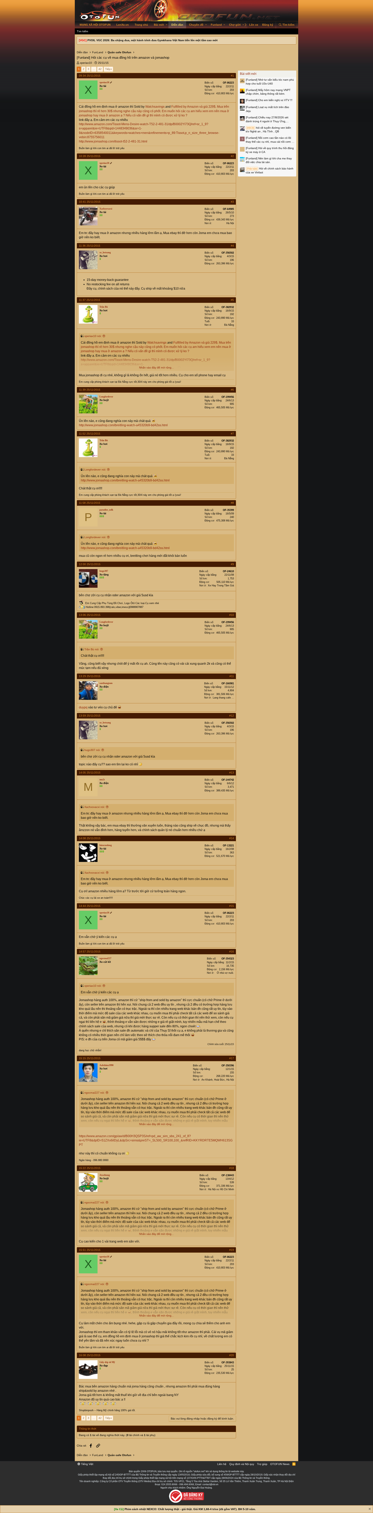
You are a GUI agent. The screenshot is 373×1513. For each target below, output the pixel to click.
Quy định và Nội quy (241, 1464)
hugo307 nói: (92, 750)
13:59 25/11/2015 (89, 715)
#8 (232, 502)
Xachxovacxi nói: (94, 806)
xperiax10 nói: (93, 336)
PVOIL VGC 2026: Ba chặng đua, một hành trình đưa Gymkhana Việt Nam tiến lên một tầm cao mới (152, 40)
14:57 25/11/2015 (89, 951)
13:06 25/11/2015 (89, 614)
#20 (231, 1355)
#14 (231, 838)
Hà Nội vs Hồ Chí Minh (221, 1189)
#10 (231, 614)
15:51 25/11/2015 (89, 1249)
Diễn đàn (177, 24)
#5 (232, 299)
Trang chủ (141, 24)
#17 (231, 1058)
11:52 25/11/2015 (89, 433)
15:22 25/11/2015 (89, 1168)
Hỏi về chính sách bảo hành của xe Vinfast (269, 170)
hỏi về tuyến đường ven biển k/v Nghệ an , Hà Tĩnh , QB (268, 129)
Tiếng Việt (86, 1464)
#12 (231, 715)
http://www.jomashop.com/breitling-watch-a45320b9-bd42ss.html (123, 425)
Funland (216, 24)
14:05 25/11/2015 (89, 772)
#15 (231, 905)
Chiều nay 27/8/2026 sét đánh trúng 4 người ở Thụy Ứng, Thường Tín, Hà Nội (267, 119)
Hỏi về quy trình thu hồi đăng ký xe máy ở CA (270, 150)
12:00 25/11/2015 (89, 564)
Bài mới (159, 24)
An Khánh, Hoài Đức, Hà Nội (217, 1079)
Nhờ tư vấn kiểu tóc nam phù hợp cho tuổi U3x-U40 (270, 81)
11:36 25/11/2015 (89, 245)
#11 (231, 676)
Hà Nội (230, 223)
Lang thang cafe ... (223, 697)
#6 (232, 389)
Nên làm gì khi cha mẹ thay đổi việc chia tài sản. (269, 160)
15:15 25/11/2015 (89, 1058)
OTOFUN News (279, 1464)
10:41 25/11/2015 (89, 201)
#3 (232, 201)
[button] (166, 24)
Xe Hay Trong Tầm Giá (221, 585)
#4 (232, 245)
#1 (232, 75)
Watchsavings (155, 106)
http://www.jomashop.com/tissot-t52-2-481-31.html (113, 141)
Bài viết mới (248, 73)
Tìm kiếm (82, 31)
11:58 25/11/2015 (89, 502)
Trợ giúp (262, 1464)
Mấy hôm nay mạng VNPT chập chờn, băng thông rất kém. (268, 91)
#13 (231, 772)
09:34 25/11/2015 (89, 75)
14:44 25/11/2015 (89, 905)
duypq (83, 707)
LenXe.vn (122, 24)
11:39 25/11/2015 (89, 389)
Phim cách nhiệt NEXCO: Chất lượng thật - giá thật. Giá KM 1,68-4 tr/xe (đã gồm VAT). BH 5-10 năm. (190, 1509)
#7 (232, 433)
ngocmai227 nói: (94, 1092)
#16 (231, 951)
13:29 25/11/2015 (89, 676)
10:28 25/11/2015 (89, 156)
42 (100, 69)
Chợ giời (235, 24)
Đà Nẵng (229, 324)
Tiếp (107, 69)
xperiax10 (86, 62)
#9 (232, 564)
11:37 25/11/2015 (89, 299)
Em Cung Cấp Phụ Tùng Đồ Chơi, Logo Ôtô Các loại (115, 603)
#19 (231, 1249)
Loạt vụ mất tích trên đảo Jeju (267, 109)
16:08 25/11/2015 (89, 1355)
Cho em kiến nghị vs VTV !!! (269, 100)
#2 (232, 156)
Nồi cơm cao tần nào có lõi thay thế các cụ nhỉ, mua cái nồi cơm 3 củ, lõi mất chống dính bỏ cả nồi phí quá (269, 140)
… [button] (93, 69)
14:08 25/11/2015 (89, 838)
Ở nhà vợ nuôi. (225, 972)
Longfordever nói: (95, 469)
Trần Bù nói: (91, 649)
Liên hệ (221, 1464)
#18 (231, 1168)
